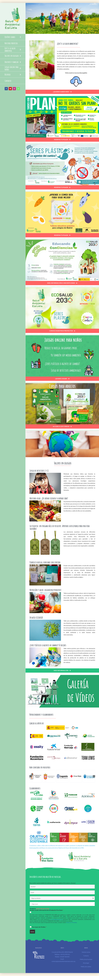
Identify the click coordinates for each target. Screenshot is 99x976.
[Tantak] (37, 818)
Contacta (86, 956)
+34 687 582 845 (65, 957)
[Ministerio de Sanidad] (36, 732)
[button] (30, 776)
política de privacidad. (42, 908)
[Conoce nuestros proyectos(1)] (62, 288)
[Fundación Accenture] (36, 753)
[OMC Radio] (71, 804)
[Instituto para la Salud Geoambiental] (53, 791)
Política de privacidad (86, 959)
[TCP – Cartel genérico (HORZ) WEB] (62, 97)
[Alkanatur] (71, 753)
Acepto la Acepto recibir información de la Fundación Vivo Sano (46, 909)
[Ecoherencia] (53, 818)
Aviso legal (86, 963)
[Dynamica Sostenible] (71, 818)
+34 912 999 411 (65, 954)
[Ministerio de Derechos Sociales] (62, 726)
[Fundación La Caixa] (53, 743)
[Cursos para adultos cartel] (62, 384)
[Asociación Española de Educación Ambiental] (36, 791)
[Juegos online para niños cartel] (62, 336)
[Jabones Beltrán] (53, 753)
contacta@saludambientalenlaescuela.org (63, 961)
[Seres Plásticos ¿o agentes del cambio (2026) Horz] (62, 144)
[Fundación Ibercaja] (71, 743)
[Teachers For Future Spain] (36, 804)
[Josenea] (71, 732)
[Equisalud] (53, 732)
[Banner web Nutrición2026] (62, 192)
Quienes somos (86, 952)
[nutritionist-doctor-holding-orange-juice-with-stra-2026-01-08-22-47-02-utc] (45, 593)
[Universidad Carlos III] (88, 818)
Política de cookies (86, 966)
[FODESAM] (71, 791)
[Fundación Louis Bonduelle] (88, 743)
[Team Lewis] (88, 753)
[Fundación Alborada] (88, 791)
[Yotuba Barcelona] (88, 804)
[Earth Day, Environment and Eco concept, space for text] (45, 620)
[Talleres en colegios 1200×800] (45, 565)
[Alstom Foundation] (88, 732)
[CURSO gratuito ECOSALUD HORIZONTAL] (62, 240)
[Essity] (36, 743)
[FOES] (53, 804)
